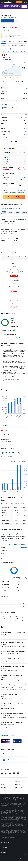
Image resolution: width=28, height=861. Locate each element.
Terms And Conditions (6, 842)
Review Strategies (9, 36)
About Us (17, 781)
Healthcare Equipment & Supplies (18, 544)
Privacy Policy (4, 847)
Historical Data (22, 45)
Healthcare (24, 547)
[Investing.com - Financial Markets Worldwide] (9, 2)
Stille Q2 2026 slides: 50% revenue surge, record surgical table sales (13, 230)
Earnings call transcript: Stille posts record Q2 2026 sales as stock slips (13, 240)
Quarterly (9, 456)
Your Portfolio (4, 787)
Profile (8, 45)
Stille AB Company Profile (10, 529)
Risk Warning (4, 852)
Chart (9, 41)
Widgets (3, 790)
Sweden (24, 553)
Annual (3, 456)
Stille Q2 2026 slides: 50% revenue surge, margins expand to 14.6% (13, 220)
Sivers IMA (17, 616)
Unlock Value (22, 88)
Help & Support (19, 787)
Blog (2, 781)
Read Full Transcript (19, 380)
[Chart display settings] (10, 49)
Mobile (3, 784)
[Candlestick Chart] (3, 49)
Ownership (14, 45)
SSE (3, 616)
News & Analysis (18, 41)
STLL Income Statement (10, 449)
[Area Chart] (5, 49)
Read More (4, 540)
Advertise (17, 784)
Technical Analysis (8, 253)
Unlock (16, 523)
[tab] (8, 258)
